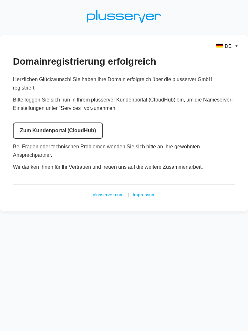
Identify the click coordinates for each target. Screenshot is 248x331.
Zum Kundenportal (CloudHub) (58, 130)
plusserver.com (108, 194)
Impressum (144, 194)
